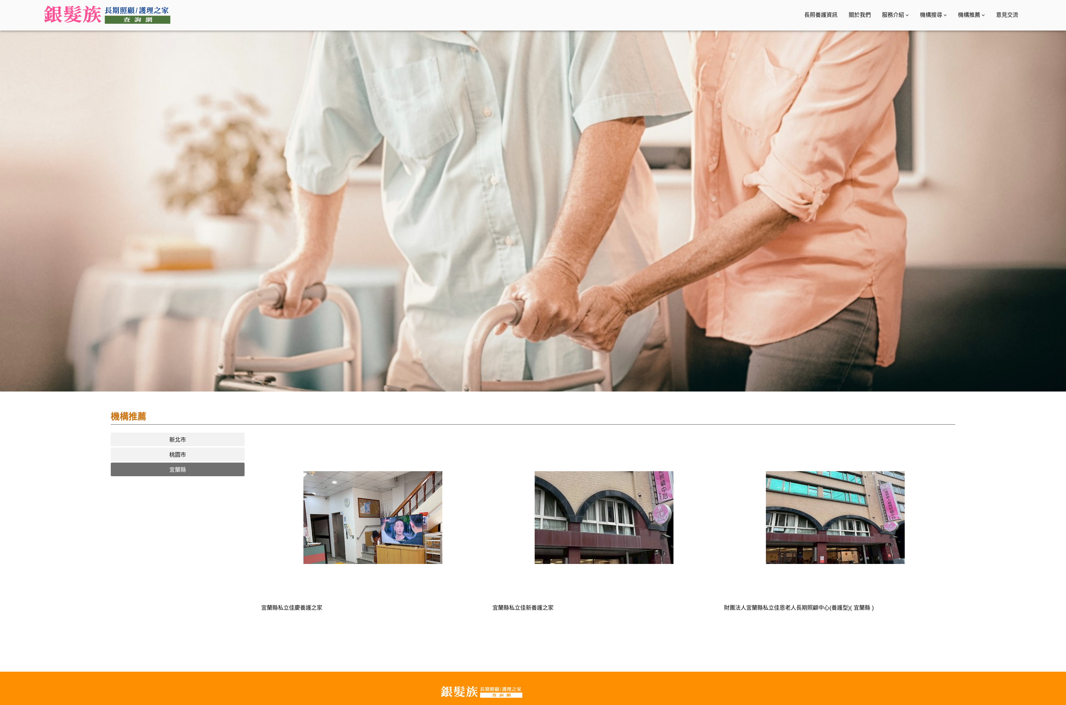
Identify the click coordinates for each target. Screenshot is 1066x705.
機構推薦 (969, 15)
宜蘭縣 (177, 470)
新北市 (177, 440)
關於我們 (860, 15)
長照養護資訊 (821, 15)
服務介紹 (893, 15)
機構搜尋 (931, 15)
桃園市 (177, 455)
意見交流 (1007, 15)
